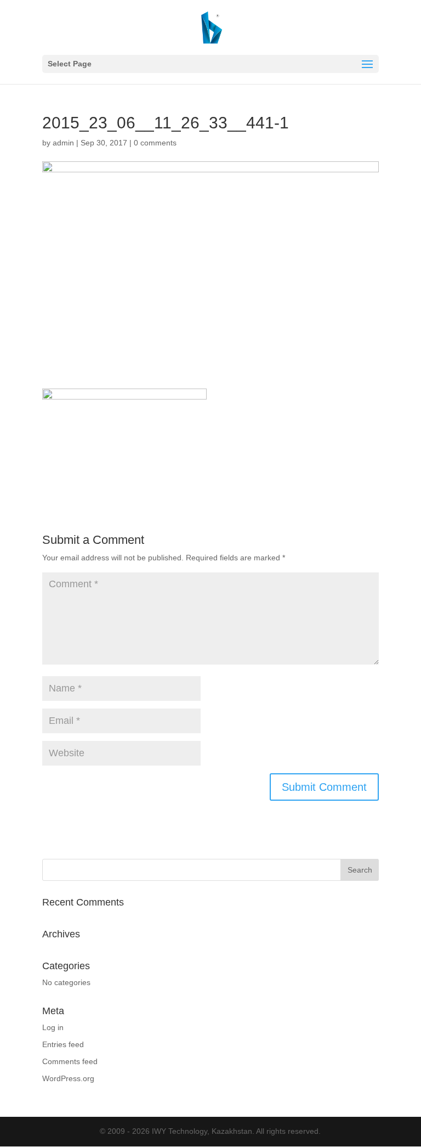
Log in (53, 1027)
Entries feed (63, 1044)
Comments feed (70, 1061)
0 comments (155, 142)
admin (63, 142)
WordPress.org (68, 1078)
